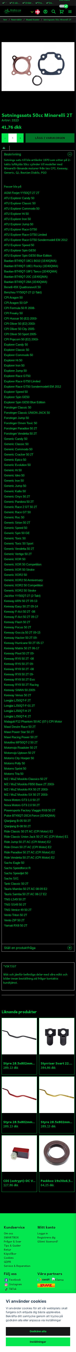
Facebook (15, 1280)
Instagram (15, 1284)
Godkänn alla (38, 1331)
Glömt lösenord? (47, 1241)
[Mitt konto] (45, 11)
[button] (37, 12)
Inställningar (38, 1341)
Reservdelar (16, 19)
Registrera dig (46, 1237)
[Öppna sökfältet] (53, 11)
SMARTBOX (11, 1237)
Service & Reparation (17, 1266)
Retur (7, 1249)
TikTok (12, 1289)
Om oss (8, 1233)
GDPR (7, 1262)
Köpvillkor (10, 1253)
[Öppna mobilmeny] (70, 11)
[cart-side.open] (61, 11)
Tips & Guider (12, 1245)
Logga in (42, 1233)
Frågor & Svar (12, 1241)
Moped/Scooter (33, 19)
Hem (5, 19)
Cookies (9, 1257)
